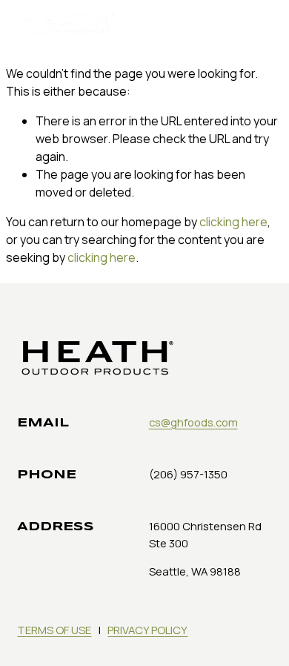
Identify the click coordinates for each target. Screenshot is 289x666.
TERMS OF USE (54, 629)
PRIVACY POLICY (147, 629)
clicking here (233, 222)
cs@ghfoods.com (193, 422)
